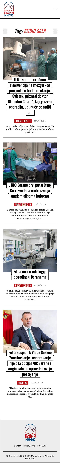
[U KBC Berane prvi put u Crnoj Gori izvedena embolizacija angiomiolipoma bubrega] (30, 163)
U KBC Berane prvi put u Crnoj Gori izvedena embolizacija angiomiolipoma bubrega (30, 190)
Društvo (22, 382)
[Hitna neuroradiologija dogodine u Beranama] (30, 250)
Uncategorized (23, 120)
